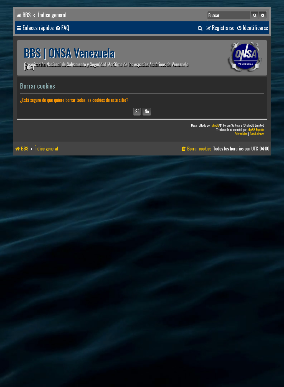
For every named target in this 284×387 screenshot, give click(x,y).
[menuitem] (62, 28)
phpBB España (256, 130)
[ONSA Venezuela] (232, 58)
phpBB (215, 125)
